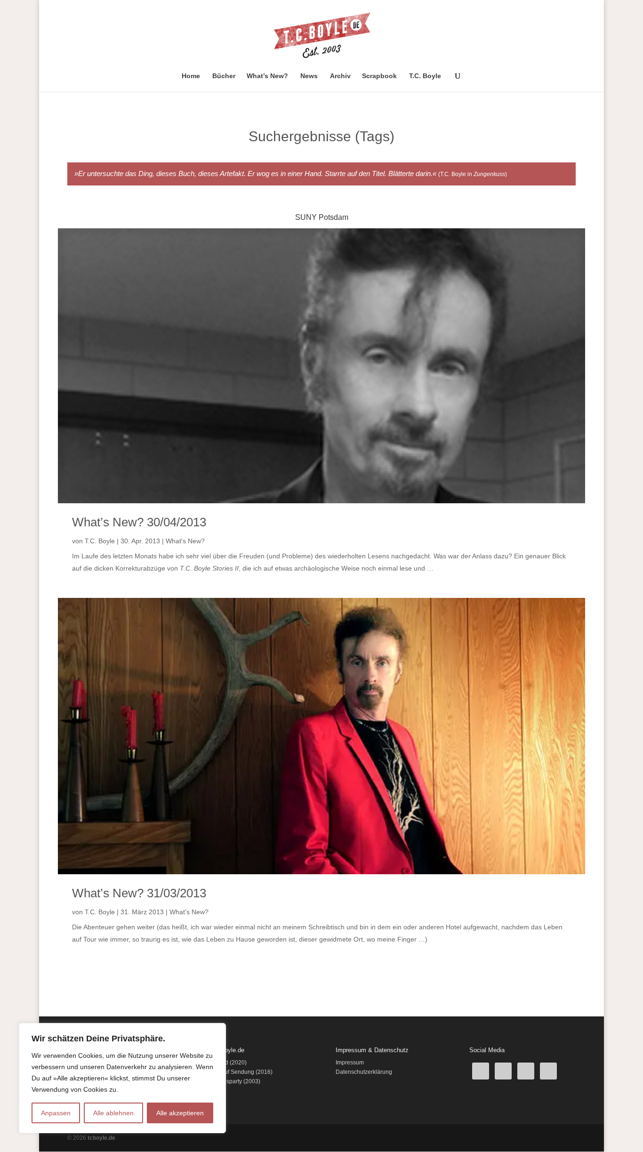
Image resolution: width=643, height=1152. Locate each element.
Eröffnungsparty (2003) (230, 1081)
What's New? (185, 541)
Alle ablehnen (113, 1113)
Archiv (340, 76)
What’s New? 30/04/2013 (139, 522)
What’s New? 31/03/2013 (139, 893)
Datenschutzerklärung (364, 1072)
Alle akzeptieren (180, 1113)
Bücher (223, 76)
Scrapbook (379, 76)
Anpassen (56, 1113)
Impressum (350, 1062)
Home (191, 76)
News (309, 76)
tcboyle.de (101, 1138)
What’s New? (267, 76)
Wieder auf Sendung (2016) (237, 1072)
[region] (122, 1078)
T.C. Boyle (425, 76)
